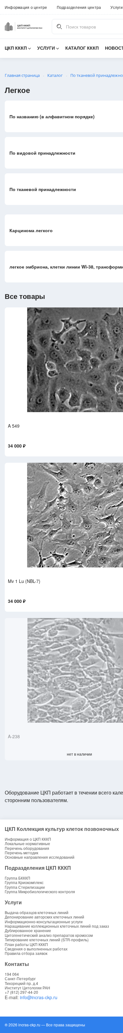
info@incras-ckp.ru (38, 997)
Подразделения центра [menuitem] (79, 7)
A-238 (14, 736)
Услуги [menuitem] (116, 7)
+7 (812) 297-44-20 (21, 992)
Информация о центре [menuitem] (26, 7)
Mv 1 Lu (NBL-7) (24, 581)
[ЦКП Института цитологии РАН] (23, 26)
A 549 (14, 426)
